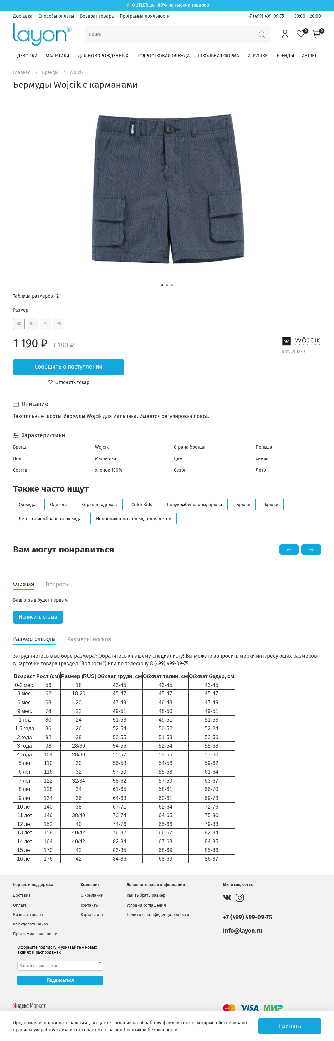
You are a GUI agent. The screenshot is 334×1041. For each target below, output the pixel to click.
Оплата (20, 905)
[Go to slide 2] (167, 285)
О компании (92, 895)
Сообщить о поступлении (69, 367)
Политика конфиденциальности (158, 914)
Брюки (243, 504)
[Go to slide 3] (172, 285)
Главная (22, 72)
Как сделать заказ (30, 924)
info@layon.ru (242, 930)
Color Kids (141, 504)
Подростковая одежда (163, 56)
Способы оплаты (56, 16)
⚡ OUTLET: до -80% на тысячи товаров (167, 5)
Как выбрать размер (146, 895)
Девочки (27, 56)
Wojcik (77, 72)
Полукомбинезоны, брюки (194, 504)
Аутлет (309, 56)
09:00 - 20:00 (307, 16)
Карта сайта (92, 914)
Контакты (90, 905)
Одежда (27, 504)
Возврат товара (97, 16)
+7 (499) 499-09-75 (266, 16)
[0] (316, 34)
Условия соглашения (146, 905)
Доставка (23, 16)
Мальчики (57, 56)
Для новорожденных (103, 56)
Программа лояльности (145, 16)
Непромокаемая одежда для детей (133, 518)
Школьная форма (218, 56)
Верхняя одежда (99, 504)
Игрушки (257, 56)
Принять (289, 1026)
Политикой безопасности (150, 1030)
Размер (20, 310)
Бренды (285, 56)
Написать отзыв (38, 617)
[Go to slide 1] (162, 285)
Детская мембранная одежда (50, 518)
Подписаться (60, 980)
